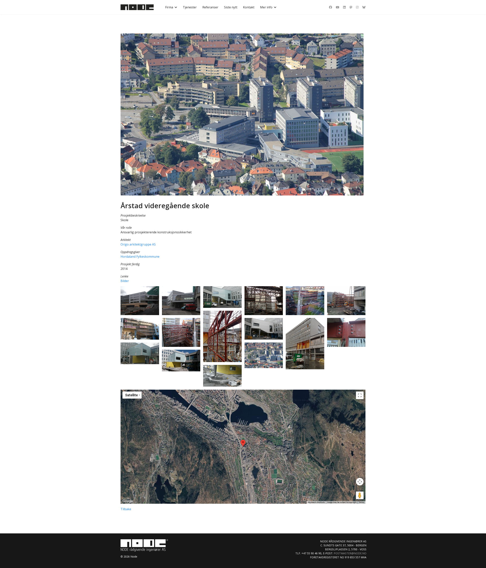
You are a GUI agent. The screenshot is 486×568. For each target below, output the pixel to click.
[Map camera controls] (360, 481)
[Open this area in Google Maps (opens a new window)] (128, 501)
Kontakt (248, 7)
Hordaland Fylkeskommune (140, 256)
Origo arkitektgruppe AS (138, 244)
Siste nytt (230, 7)
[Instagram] (357, 7)
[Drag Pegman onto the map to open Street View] (360, 495)
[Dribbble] (351, 7)
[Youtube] (337, 7)
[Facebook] (330, 7)
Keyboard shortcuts (316, 502)
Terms (361, 502)
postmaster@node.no (350, 553)
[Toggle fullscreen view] (360, 395)
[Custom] (363, 7)
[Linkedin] (344, 7)
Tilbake (126, 509)
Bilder (125, 281)
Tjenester (190, 7)
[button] (140, 300)
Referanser (210, 7)
